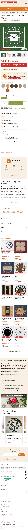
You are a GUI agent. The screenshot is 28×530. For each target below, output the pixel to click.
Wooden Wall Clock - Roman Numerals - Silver (7, 341)
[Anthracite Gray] (14, 55)
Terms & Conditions (5, 506)
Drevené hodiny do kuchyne (13, 209)
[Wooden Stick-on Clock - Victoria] (20, 332)
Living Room (5, 209)
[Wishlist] (21, 8)
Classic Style (19, 212)
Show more (14, 202)
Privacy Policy (4, 509)
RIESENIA (8, 522)
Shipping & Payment (5, 503)
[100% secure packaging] (3, 133)
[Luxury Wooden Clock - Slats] (7, 311)
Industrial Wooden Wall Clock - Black (19, 319)
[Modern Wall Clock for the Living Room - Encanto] (7, 268)
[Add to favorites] (25, 103)
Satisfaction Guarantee (5, 501)
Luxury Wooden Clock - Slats (7, 319)
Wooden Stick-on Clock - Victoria (20, 340)
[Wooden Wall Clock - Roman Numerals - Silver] (7, 332)
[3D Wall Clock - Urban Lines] (7, 290)
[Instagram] (26, 475)
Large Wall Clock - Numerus (6, 254)
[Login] (23, 8)
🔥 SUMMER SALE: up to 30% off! (9, 2)
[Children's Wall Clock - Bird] (20, 268)
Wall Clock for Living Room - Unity (20, 298)
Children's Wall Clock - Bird (20, 276)
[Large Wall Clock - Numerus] (7, 246)
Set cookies (6, 511)
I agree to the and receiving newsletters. (14, 458)
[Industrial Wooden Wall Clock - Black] (20, 311)
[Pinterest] (26, 478)
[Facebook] (26, 472)
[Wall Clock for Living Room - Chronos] (9, 55)
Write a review (14, 175)
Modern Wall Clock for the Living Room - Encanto (7, 276)
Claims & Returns (4, 504)
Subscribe (21, 454)
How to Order (4, 508)
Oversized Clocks (6, 212)
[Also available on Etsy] (3, 143)
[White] (3, 55)
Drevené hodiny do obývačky (17, 211)
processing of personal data (17, 457)
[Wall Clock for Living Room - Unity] (20, 290)
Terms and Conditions (16, 528)
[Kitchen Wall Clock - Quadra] (20, 246)
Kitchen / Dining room (7, 211)
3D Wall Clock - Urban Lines (7, 298)
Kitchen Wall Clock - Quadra (19, 254)
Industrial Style (13, 212)
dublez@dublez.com (7, 475)
